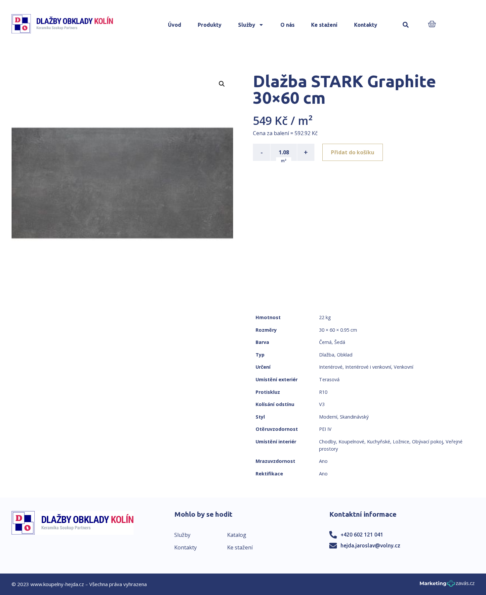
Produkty (210, 25)
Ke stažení (324, 25)
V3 (322, 404)
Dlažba (326, 355)
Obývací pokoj (427, 441)
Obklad (344, 355)
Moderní (328, 417)
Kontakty (365, 25)
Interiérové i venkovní (368, 367)
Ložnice (401, 441)
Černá (325, 342)
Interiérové (331, 367)
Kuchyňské (378, 441)
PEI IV (325, 429)
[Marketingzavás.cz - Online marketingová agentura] (447, 585)
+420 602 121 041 (362, 535)
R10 (323, 392)
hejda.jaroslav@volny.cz (370, 545)
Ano (323, 461)
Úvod (174, 25)
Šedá (339, 342)
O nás (287, 25)
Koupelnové (351, 441)
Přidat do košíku (352, 152)
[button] (405, 24)
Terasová (329, 379)
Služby (246, 25)
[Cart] (432, 24)
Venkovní (403, 367)
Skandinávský (354, 417)
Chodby (327, 441)
